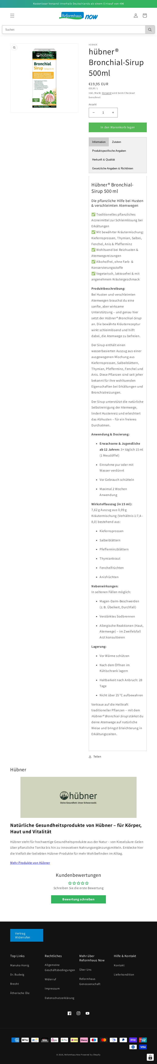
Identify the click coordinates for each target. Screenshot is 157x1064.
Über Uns (85, 969)
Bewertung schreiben (78, 899)
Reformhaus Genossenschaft (89, 981)
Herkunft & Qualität (103, 159)
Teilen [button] (97, 756)
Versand (106, 92)
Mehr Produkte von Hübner (30, 863)
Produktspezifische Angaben (109, 150)
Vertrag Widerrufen (22, 935)
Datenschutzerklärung (59, 998)
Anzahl (92, 104)
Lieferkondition (124, 974)
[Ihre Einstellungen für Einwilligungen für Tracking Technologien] (150, 1057)
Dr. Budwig (17, 974)
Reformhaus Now (72, 1054)
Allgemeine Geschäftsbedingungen (60, 967)
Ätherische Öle (19, 993)
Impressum (52, 988)
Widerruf (50, 979)
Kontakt (119, 965)
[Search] (150, 29)
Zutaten (116, 141)
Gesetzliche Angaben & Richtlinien (112, 168)
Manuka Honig (19, 965)
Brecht (14, 984)
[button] (12, 15)
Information (98, 141)
